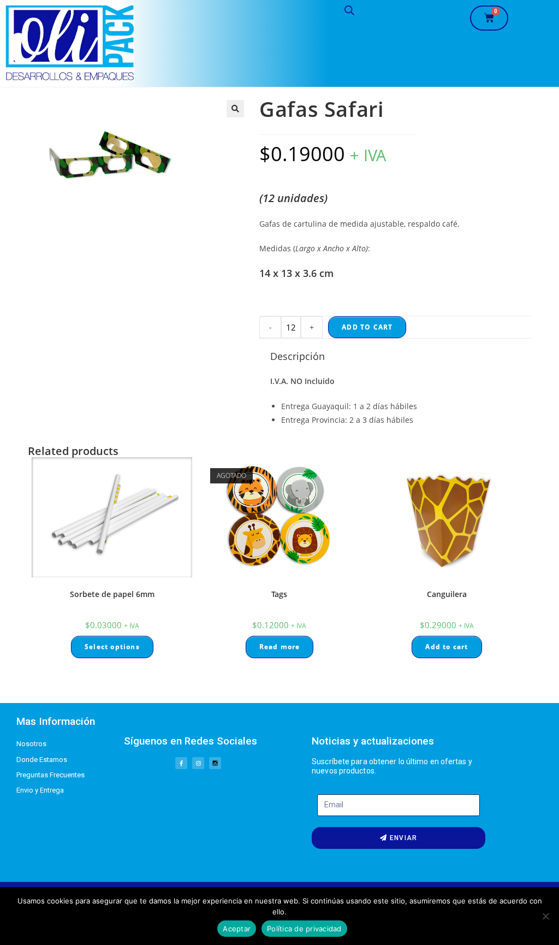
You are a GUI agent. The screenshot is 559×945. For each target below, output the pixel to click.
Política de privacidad (304, 928)
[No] (545, 916)
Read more (279, 646)
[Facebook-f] (181, 763)
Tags (279, 594)
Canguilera (447, 594)
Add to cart (367, 327)
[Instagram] (198, 763)
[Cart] (489, 18)
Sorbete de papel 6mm (112, 594)
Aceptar (237, 928)
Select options (112, 646)
